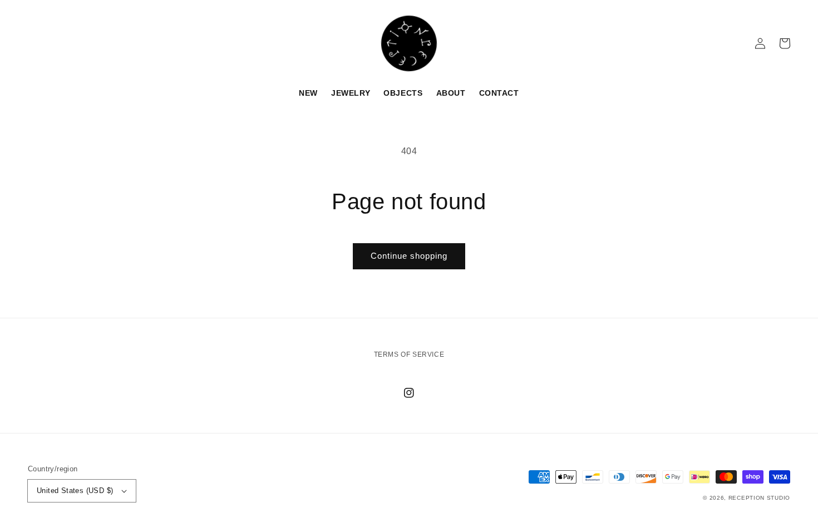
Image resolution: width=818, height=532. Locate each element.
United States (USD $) (75, 490)
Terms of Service (409, 354)
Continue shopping (409, 255)
